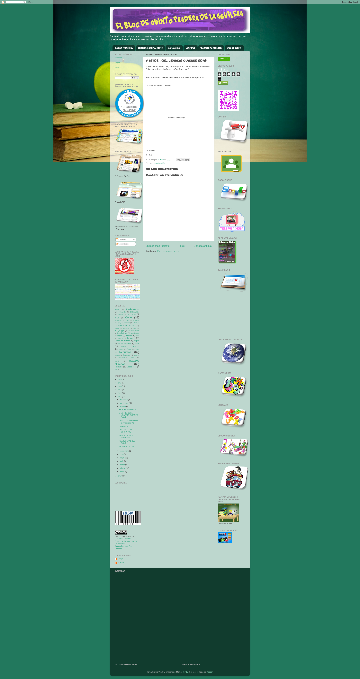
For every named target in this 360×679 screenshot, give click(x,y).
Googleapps (119, 331)
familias (117, 328)
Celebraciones (132, 309)
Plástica (128, 349)
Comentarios (123, 244)
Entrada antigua (203, 246)
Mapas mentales (124, 343)
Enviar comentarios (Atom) (168, 251)
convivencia (118, 320)
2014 (120, 386)
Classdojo (120, 314)
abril (122, 461)
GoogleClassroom (133, 330)
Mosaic (118, 68)
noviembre (124, 403)
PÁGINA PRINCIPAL (124, 47)
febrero (123, 468)
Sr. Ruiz (120, 563)
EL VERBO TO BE (126, 447)
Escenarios (123, 426)
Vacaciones (131, 367)
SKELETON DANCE (127, 410)
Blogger (209, 672)
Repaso (117, 355)
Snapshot (118, 58)
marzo (122, 465)
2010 (120, 476)
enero (122, 472)
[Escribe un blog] (180, 159)
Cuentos (136, 320)
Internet (129, 335)
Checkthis (122, 312)
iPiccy (137, 335)
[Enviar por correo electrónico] (177, 159)
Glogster (126, 328)
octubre (123, 407)
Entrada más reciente (158, 246)
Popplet (136, 349)
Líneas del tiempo (122, 341)
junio (122, 454)
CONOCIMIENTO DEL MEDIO (150, 47)
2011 (120, 397)
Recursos (125, 352)
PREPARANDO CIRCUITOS (125, 431)
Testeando (121, 357)
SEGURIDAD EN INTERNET (126, 436)
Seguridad (126, 355)
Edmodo (127, 323)
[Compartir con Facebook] (185, 159)
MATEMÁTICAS (174, 47)
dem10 (185, 672)
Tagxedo (136, 355)
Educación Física (126, 325)
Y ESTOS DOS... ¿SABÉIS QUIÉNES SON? (128, 415)
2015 (120, 383)
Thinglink (133, 357)
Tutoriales (119, 367)
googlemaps (135, 333)
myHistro (123, 346)
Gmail (134, 328)
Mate (137, 343)
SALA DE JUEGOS (234, 47)
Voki (116, 369)
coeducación (160, 163)
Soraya (120, 559)
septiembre (124, 451)
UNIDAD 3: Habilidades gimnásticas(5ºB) (128, 422)
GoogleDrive (122, 333)
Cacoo (117, 309)
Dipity (119, 323)
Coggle (117, 318)
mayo (122, 458)
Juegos (120, 338)
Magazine (118, 63)
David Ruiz (224, 59)
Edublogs (136, 323)
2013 (120, 390)
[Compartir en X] (183, 159)
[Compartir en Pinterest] (188, 159)
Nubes (121, 349)
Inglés (119, 335)
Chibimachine (134, 312)
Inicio (182, 246)
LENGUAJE (190, 47)
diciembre (124, 400)
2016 (120, 379)
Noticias (135, 346)
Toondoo (117, 361)
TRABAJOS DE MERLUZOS (211, 47)
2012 (120, 393)
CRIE (128, 320)
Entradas (122, 239)
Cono (128, 317)
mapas (136, 341)
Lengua (130, 338)
